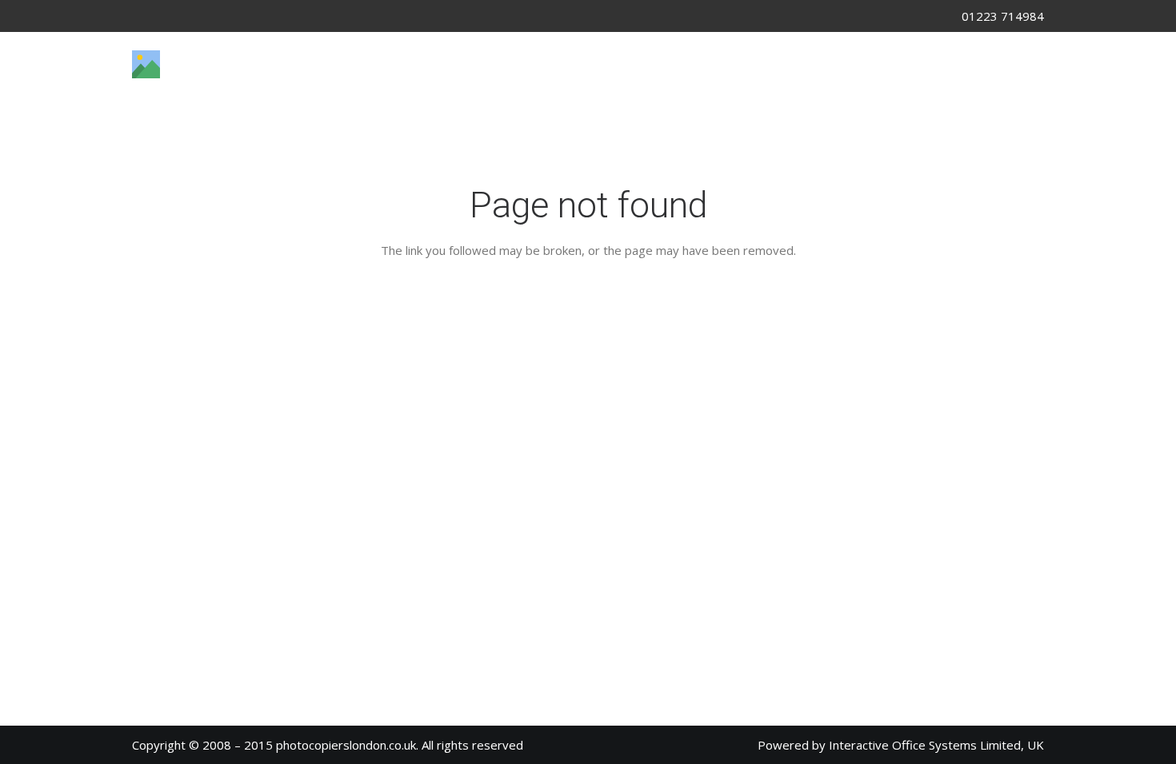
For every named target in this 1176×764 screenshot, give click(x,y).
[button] (179, 116)
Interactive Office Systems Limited (925, 745)
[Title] (146, 64)
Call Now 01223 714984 (935, 63)
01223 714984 (1003, 16)
